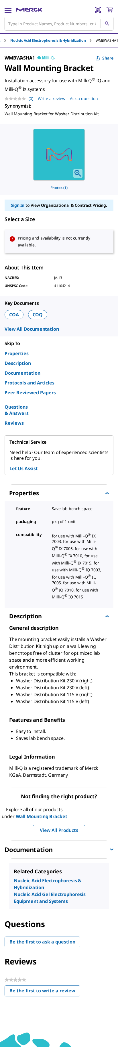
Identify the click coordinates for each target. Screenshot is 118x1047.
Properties (17, 353)
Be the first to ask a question (42, 942)
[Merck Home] (29, 9)
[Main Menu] (8, 10)
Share (107, 58)
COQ (38, 314)
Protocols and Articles (29, 383)
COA (14, 314)
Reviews (14, 423)
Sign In (17, 205)
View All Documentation (32, 329)
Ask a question (84, 98)
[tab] (53, 40)
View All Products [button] (59, 830)
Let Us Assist (23, 468)
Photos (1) (59, 187)
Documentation (22, 373)
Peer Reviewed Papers (30, 392)
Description (18, 363)
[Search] (107, 23)
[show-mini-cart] (109, 10)
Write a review (51, 98)
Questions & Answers (17, 410)
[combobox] (59, 23)
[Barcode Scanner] (98, 9)
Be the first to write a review (44, 991)
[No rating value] (17, 99)
